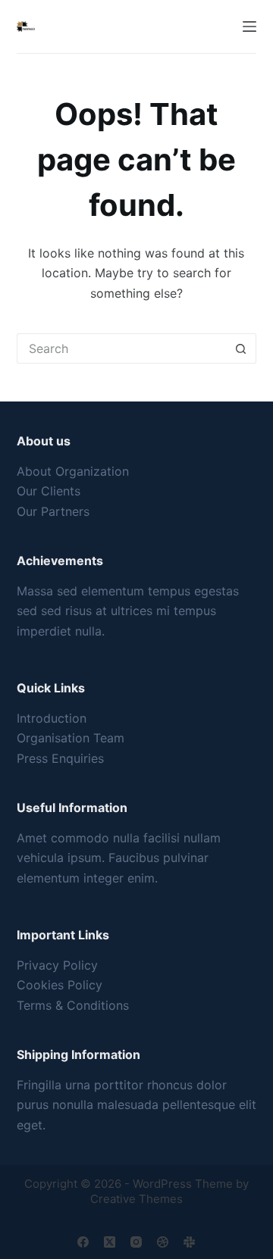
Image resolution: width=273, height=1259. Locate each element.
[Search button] (241, 348)
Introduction (51, 718)
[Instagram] (136, 1242)
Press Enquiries (60, 758)
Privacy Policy (57, 965)
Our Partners (53, 511)
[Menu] (249, 26)
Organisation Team (70, 737)
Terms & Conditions (73, 1005)
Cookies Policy (59, 984)
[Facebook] (83, 1242)
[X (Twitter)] (109, 1242)
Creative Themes (136, 1199)
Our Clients (48, 490)
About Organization (73, 471)
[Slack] (189, 1242)
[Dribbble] (162, 1242)
